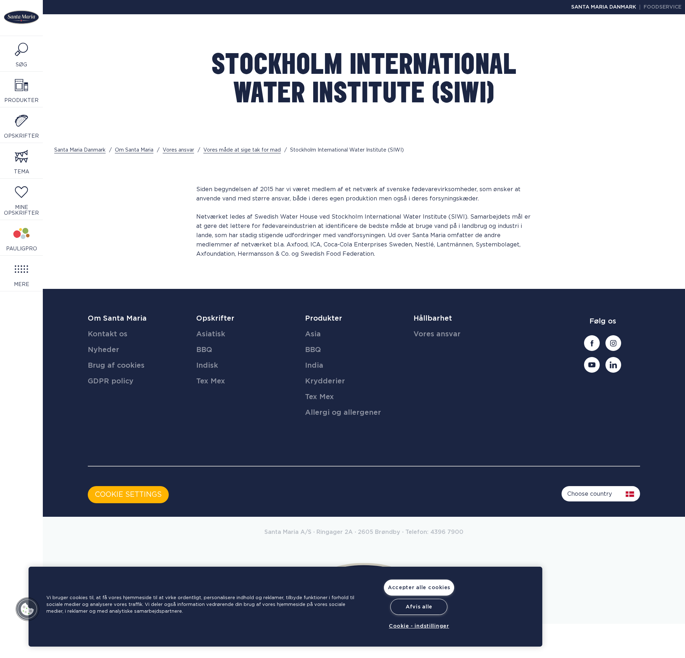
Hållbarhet (432, 318)
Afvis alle (419, 606)
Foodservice (662, 7)
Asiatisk (210, 334)
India (314, 365)
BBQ (204, 349)
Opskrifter (215, 318)
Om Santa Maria (117, 318)
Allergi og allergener (343, 412)
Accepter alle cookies (419, 587)
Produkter (323, 318)
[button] (27, 609)
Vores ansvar (437, 334)
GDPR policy (110, 381)
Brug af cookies (116, 365)
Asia (313, 334)
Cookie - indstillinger (419, 626)
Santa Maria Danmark (603, 7)
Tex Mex (210, 381)
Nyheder (103, 349)
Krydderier (325, 381)
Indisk (207, 365)
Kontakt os (107, 334)
